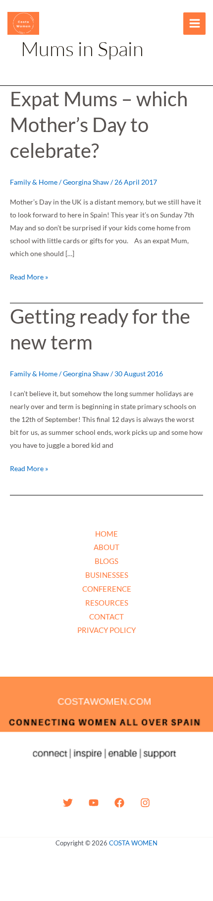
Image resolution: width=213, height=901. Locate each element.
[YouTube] (94, 803)
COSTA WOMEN (133, 843)
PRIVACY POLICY (106, 629)
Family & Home (33, 182)
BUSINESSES (106, 574)
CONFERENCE (106, 588)
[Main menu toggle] (194, 23)
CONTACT (106, 616)
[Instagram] (145, 803)
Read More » (29, 276)
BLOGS (106, 560)
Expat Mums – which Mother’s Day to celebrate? (99, 124)
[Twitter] (68, 803)
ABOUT (106, 547)
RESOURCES (106, 602)
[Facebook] (119, 803)
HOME (106, 533)
